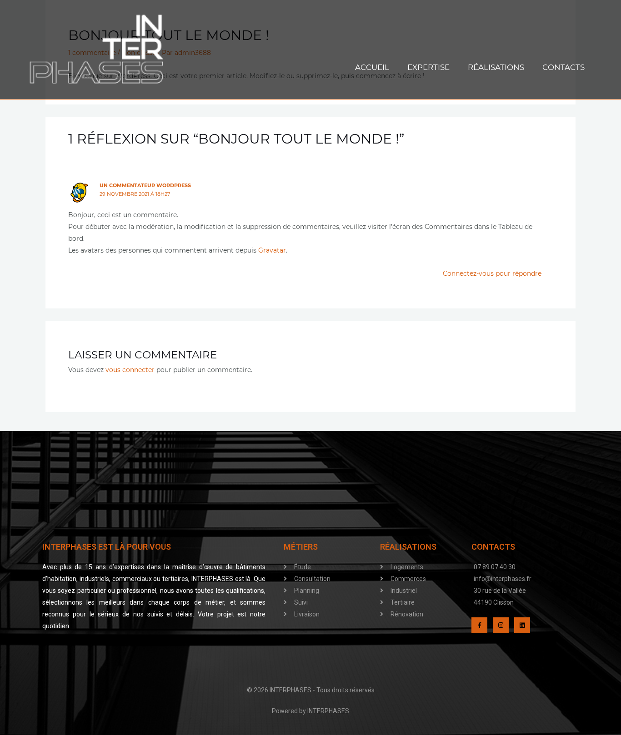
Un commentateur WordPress (145, 185)
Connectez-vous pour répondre (492, 273)
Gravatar (272, 250)
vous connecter (130, 370)
